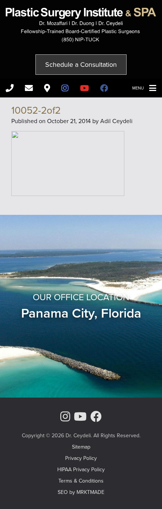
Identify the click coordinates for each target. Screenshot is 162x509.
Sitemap (81, 446)
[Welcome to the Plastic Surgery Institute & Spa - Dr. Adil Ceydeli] (81, 40)
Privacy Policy (81, 458)
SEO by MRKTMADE (81, 492)
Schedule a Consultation (81, 64)
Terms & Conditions (81, 480)
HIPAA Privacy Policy (81, 469)
